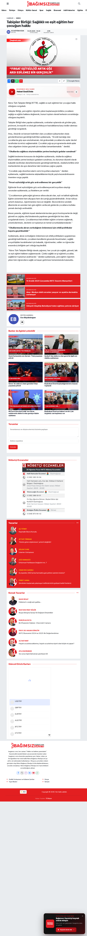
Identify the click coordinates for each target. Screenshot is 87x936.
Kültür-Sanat (31, 10)
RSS (24, 792)
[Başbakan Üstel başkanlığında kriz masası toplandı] (61, 372)
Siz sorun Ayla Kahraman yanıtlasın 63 (33, 654)
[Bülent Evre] (12, 551)
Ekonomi (57, 10)
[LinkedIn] (29, 773)
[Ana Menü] (8, 4)
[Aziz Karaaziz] (12, 561)
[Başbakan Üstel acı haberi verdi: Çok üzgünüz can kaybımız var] (61, 400)
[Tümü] (77, 523)
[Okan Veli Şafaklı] (12, 571)
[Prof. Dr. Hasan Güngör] (12, 632)
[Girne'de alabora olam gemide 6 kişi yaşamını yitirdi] (25, 372)
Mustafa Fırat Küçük (27, 610)
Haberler (10, 18)
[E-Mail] (22, 322)
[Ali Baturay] (12, 642)
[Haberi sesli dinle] (12, 92)
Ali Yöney (23, 529)
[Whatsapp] (37, 773)
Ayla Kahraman (25, 651)
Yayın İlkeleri (13, 782)
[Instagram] (26, 773)
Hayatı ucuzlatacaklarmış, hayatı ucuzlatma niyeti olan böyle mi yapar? (46, 644)
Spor (41, 10)
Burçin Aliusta (25, 620)
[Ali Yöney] (12, 530)
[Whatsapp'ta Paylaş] (17, 81)
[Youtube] (33, 773)
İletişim (47, 782)
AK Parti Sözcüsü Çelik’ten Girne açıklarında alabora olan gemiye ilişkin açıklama (23, 413)
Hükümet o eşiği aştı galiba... (30, 602)
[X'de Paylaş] (13, 81)
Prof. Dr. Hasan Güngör (29, 630)
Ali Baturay (24, 641)
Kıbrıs (4, 10)
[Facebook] (18, 773)
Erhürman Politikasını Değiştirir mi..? (33, 563)
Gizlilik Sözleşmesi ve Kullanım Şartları (21, 779)
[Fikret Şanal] (12, 582)
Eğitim (80, 10)
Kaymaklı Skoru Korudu (28, 532)
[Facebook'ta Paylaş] (9, 81)
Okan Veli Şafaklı (26, 570)
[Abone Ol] (73, 81)
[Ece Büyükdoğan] (13, 319)
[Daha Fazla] (21, 81)
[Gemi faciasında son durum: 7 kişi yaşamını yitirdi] (25, 344)
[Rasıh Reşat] (12, 601)
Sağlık (48, 10)
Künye (47, 779)
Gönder (13, 447)
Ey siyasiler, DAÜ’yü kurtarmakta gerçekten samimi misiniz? (42, 573)
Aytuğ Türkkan (25, 539)
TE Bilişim (49, 798)
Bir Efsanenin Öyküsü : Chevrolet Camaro (35, 623)
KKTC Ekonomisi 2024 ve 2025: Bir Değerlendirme (39, 633)
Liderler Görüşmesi (26, 552)
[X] (22, 773)
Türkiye (12, 10)
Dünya (20, 10)
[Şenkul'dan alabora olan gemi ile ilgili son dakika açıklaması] (61, 344)
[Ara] (79, 4)
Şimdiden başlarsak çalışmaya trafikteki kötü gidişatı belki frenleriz (45, 583)
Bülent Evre (24, 549)
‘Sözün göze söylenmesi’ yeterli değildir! (35, 542)
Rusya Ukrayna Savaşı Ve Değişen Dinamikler (36, 613)
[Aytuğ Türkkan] (12, 541)
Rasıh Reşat (24, 599)
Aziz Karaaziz (25, 560)
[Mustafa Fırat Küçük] (12, 611)
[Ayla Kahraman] (12, 652)
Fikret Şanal (24, 580)
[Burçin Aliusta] (12, 622)
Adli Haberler (69, 10)
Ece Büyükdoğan (28, 318)
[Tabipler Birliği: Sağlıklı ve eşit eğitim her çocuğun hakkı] (43, 56)
